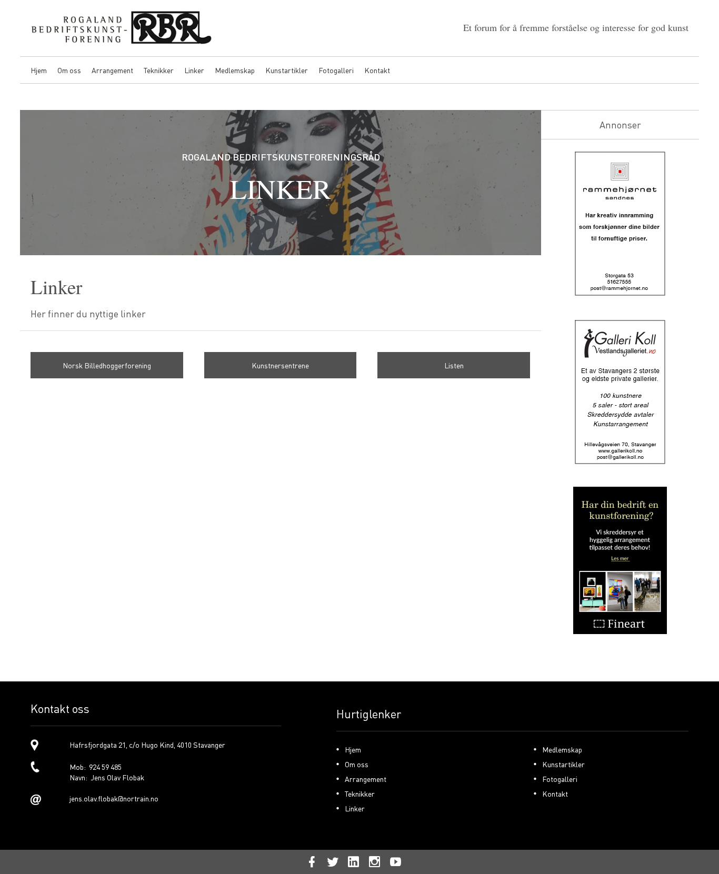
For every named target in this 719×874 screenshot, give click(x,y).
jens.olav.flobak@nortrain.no (113, 798)
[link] (107, 365)
